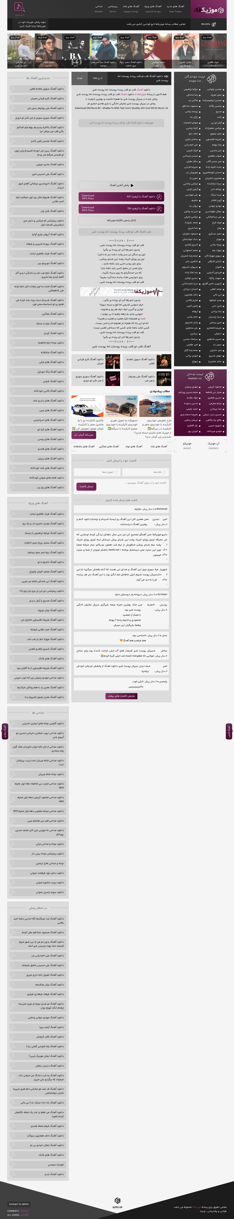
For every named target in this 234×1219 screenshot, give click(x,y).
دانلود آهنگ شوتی (53, 381)
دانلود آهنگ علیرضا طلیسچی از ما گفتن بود (40, 668)
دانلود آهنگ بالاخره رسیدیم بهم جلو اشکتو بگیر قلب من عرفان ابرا (40, 129)
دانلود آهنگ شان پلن (52, 211)
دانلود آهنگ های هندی (51, 449)
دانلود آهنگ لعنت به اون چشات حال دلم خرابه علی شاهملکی (39, 289)
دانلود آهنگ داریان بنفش (49, 1066)
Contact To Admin (19, 1204)
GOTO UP (117, 1207)
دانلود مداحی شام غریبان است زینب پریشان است (40, 763)
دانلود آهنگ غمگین (53, 314)
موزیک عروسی (56, 1165)
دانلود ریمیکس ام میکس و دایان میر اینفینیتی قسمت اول (43, 223)
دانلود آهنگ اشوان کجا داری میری (45, 975)
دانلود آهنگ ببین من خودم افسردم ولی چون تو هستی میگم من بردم (39, 153)
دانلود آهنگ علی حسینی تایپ (48, 174)
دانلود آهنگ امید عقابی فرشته (47, 630)
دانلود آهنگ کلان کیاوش (50, 1037)
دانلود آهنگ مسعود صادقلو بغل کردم (43, 933)
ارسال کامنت (86, 487)
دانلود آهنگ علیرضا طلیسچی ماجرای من (42, 620)
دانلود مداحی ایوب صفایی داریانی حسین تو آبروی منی (40, 735)
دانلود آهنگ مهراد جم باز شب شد (45, 639)
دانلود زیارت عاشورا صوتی (50, 883)
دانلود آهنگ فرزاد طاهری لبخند (47, 254)
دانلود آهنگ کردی (54, 333)
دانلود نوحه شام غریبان (51, 774)
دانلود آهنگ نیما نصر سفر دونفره (46, 553)
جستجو (19, 15)
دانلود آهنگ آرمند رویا (51, 1027)
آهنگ (79, 78)
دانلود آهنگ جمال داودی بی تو (47, 1145)
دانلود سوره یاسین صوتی (50, 892)
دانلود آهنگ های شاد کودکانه (47, 468)
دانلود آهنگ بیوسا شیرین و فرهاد (45, 244)
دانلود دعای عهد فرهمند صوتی (47, 873)
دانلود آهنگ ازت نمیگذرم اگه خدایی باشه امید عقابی (38, 921)
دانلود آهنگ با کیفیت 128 (141, 209)
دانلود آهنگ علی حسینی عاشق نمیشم (43, 965)
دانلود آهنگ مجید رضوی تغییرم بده (44, 697)
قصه (143, 319)
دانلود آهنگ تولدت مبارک (50, 324)
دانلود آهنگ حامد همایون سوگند (45, 1136)
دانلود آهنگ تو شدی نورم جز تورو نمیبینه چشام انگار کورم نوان (41, 1006)
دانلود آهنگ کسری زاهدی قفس (46, 649)
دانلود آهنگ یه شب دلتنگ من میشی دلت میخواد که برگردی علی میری (41, 1078)
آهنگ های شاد (158, 447)
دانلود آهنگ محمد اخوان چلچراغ (46, 572)
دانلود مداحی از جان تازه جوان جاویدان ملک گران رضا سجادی (38, 749)
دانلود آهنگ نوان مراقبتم (49, 985)
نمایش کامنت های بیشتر (121, 696)
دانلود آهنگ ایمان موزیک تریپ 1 (46, 1056)
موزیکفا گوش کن (84, 435)
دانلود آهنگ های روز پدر (50, 488)
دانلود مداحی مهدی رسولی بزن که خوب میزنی (39, 678)
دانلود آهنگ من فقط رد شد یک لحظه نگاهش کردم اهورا (39, 1114)
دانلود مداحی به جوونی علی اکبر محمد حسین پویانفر (39, 832)
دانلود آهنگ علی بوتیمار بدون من (45, 108)
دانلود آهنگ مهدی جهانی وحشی (46, 1018)
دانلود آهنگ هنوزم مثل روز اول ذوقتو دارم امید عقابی (40, 199)
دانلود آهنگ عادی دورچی (50, 165)
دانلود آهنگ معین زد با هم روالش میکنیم (40, 688)
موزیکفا (208, 9)
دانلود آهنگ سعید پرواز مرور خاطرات (44, 543)
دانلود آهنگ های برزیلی (51, 459)
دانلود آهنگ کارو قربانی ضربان (47, 99)
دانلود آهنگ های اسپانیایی (48, 420)
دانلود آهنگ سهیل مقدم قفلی (47, 89)
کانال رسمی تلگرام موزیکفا (121, 220)
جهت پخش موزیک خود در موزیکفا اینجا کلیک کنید (32, 24)
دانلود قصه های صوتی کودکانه (46, 478)
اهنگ (123, 94)
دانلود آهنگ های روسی (51, 439)
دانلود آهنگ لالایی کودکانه (49, 391)
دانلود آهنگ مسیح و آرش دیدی (46, 601)
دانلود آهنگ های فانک (51, 659)
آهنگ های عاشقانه (84, 447)
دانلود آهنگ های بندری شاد (48, 401)
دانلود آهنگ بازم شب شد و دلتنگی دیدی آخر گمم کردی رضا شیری (40, 275)
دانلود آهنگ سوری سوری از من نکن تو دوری (39, 118)
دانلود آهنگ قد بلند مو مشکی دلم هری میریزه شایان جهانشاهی (38, 1091)
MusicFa (205, 24)
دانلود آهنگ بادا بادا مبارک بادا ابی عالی (42, 1103)
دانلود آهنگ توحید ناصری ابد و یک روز (43, 524)
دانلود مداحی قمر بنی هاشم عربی (45, 821)
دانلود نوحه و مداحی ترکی (50, 844)
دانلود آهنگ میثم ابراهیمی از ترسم (44, 533)
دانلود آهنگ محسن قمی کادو (47, 141)
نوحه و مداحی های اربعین (50, 864)
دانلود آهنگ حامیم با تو (51, 562)
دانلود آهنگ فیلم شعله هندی (47, 1126)
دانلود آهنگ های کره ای (50, 430)
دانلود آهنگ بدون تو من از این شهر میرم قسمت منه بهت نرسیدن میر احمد (41, 944)
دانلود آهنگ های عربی (51, 410)
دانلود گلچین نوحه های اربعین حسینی (43, 724)
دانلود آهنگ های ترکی (51, 362)
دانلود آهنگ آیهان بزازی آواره (48, 235)
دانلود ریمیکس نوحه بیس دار (48, 854)
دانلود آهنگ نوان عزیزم (51, 610)
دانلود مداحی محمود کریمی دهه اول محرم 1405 (41, 800)
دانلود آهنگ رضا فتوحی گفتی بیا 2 (45, 1047)
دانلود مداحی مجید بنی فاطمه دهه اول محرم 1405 (39, 786)
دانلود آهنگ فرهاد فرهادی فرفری (45, 994)
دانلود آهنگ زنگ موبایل (50, 372)
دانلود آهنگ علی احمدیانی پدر (47, 956)
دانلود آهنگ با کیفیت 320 (141, 197)
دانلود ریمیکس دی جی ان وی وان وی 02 (42, 591)
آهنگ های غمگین (109, 447)
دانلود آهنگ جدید (54, 1174)
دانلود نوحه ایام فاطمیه (51, 343)
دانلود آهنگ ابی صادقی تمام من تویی (43, 581)
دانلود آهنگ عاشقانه (52, 353)
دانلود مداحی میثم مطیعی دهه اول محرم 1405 (38, 811)
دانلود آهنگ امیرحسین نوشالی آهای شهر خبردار (41, 186)
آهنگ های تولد (133, 447)
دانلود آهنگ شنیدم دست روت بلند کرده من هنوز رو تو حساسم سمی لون (40, 302)
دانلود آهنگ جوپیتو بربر (51, 263)
